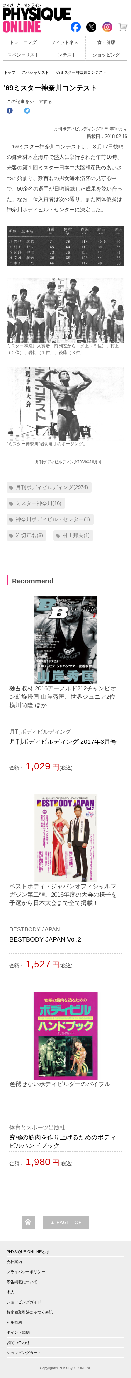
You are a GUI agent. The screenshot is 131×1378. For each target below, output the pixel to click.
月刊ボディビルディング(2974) (52, 487)
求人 (10, 1292)
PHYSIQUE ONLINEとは (28, 1251)
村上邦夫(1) (76, 535)
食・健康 (106, 42)
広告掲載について (22, 1282)
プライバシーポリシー (26, 1272)
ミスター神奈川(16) (38, 503)
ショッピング (106, 55)
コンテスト (64, 55)
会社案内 (14, 1262)
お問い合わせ (18, 1342)
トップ (9, 72)
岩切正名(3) (29, 535)
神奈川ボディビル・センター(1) (53, 519)
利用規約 (14, 1322)
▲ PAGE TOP (66, 1222)
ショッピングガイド (24, 1302)
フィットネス (64, 42)
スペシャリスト (23, 55)
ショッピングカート (24, 1352)
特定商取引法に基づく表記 (30, 1312)
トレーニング (23, 42)
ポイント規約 (18, 1332)
